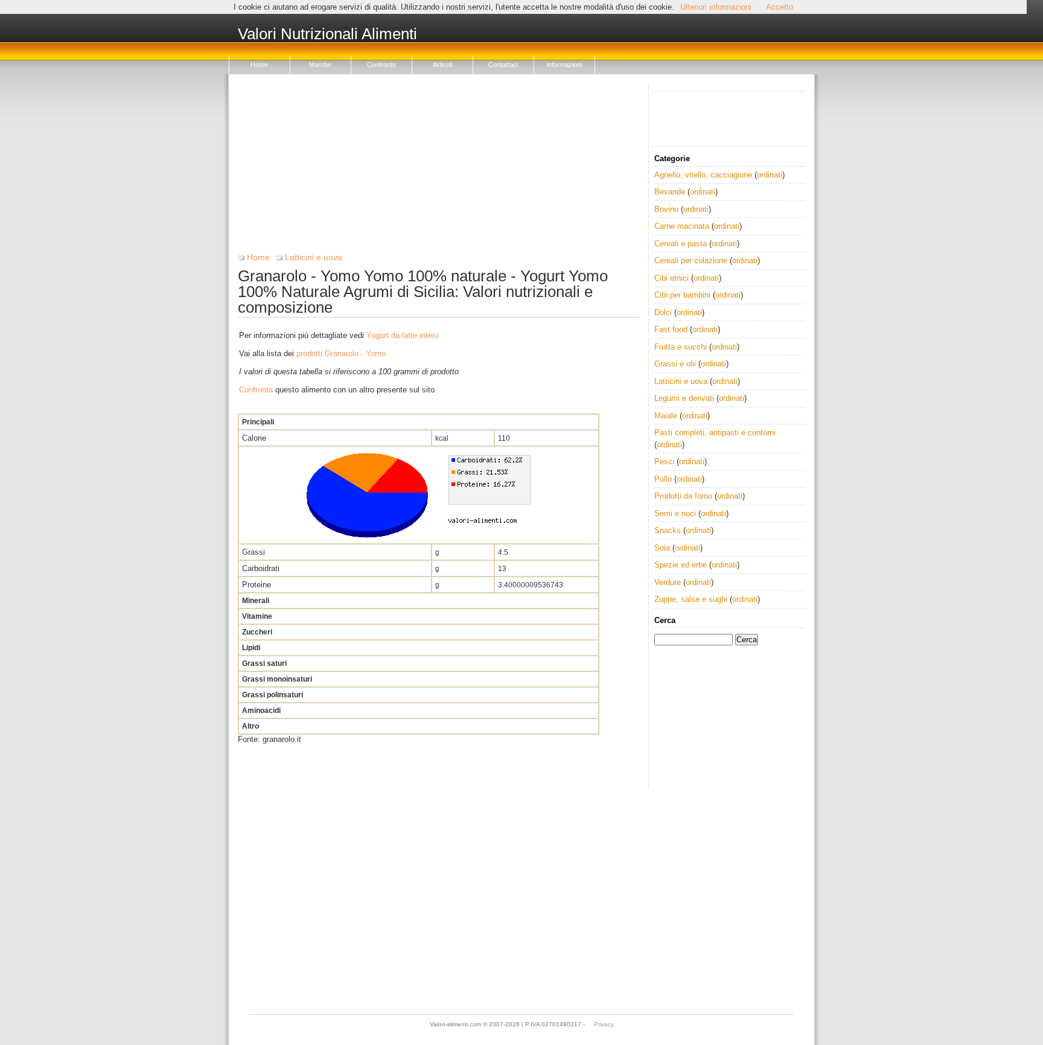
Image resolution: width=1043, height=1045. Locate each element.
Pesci (664, 461)
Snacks (667, 530)
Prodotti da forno (683, 495)
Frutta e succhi (680, 346)
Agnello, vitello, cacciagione (703, 174)
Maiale (665, 415)
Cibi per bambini (682, 294)
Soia (662, 547)
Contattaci (503, 64)
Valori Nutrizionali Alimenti (327, 34)
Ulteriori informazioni (715, 6)
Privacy (604, 1024)
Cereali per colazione (690, 260)
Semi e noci (675, 513)
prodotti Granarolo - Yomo (341, 353)
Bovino (666, 209)
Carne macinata (681, 226)
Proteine (256, 584)
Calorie (254, 438)
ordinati (769, 174)
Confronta (256, 389)
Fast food (670, 329)
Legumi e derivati (684, 398)
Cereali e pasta (680, 243)
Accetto (779, 6)
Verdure (667, 582)
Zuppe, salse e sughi (690, 599)
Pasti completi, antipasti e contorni (715, 432)
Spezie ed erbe (680, 564)
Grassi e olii (675, 363)
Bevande (669, 191)
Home (259, 64)
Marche (320, 64)
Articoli (442, 64)
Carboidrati (260, 568)
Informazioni (564, 64)
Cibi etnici (671, 278)
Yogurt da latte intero (402, 335)
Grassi (253, 552)
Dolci (663, 312)
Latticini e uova (313, 257)
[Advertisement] (438, 167)
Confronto (381, 64)
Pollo (663, 479)
